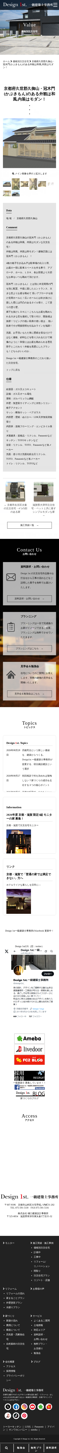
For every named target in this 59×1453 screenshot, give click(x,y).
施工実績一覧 (29, 525)
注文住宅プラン (42, 1275)
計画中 (37, 1252)
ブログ (36, 1362)
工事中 (37, 1257)
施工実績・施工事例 (43, 1243)
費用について (13, 1325)
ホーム (6, 61)
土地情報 (38, 1325)
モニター (9, 1243)
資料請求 (51, 1448)
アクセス (10, 1366)
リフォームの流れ (15, 1293)
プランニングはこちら (29, 648)
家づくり (9, 1316)
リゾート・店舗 (42, 1280)
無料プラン (36, 1449)
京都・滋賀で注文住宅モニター (22, 825)
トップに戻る (13, 370)
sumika (34, 1429)
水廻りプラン (13, 1307)
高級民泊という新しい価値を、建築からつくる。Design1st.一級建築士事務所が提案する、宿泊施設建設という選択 (37, 759)
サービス (37, 1316)
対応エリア (39, 1330)
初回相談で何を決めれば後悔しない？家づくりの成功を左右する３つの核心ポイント (37, 780)
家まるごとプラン (15, 1298)
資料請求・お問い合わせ (29, 598)
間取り (37, 1271)
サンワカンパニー (18, 1429)
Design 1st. (26, 573)
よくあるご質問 (42, 1320)
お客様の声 (38, 1289)
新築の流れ (12, 1320)
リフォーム (11, 1289)
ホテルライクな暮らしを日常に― (23, 885)
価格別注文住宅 (21, 61)
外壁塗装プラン (14, 1303)
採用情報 (10, 1371)
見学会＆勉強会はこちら (29, 694)
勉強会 (21, 1448)
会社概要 (9, 1362)
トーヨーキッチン (12, 1426)
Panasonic (39, 1426)
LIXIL (28, 1426)
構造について (13, 1330)
